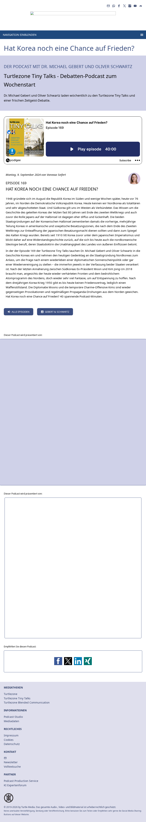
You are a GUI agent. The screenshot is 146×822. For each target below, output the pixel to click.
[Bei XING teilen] (88, 661)
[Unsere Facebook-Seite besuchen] (119, 6)
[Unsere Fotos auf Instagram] (129, 6)
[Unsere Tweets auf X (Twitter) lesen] (124, 6)
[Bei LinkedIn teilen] (78, 661)
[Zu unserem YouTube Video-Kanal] (135, 6)
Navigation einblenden (19, 35)
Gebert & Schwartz (57, 311)
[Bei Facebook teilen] (58, 661)
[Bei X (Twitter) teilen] (68, 661)
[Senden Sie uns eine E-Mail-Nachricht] (108, 6)
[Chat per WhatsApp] (113, 6)
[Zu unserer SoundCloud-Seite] (140, 6)
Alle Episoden (20, 311)
